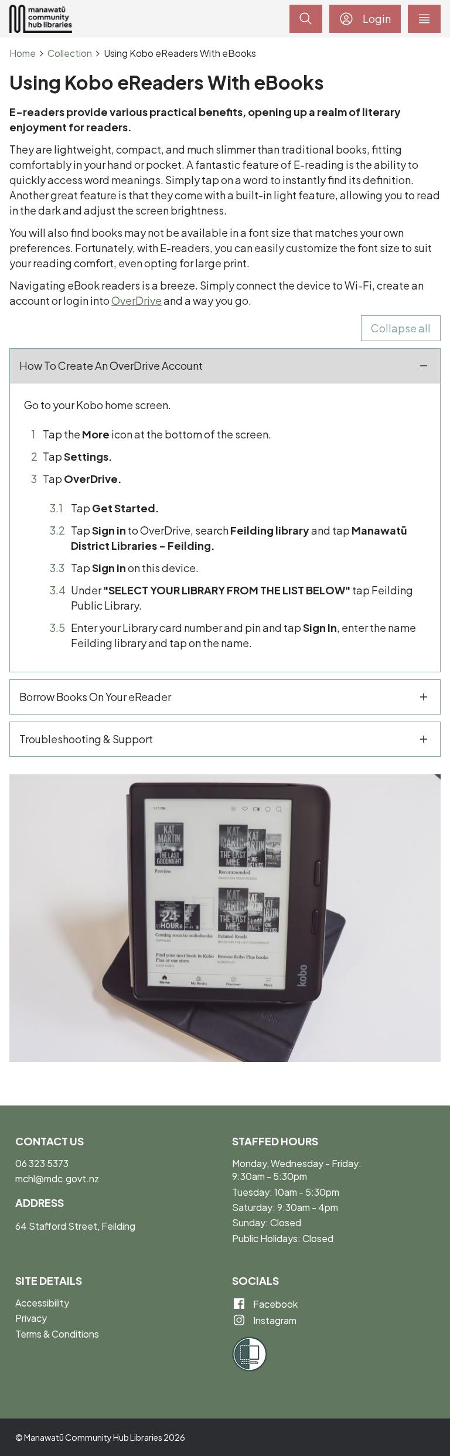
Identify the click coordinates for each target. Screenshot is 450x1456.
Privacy (31, 1318)
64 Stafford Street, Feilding (75, 1226)
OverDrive (136, 300)
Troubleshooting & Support (86, 739)
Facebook (274, 1304)
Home (22, 53)
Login (377, 18)
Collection (69, 53)
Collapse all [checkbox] (401, 328)
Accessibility (42, 1303)
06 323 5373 (42, 1163)
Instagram (273, 1320)
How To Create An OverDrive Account (111, 365)
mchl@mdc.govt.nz (57, 1178)
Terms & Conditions (57, 1334)
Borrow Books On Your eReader (95, 696)
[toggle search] (305, 19)
